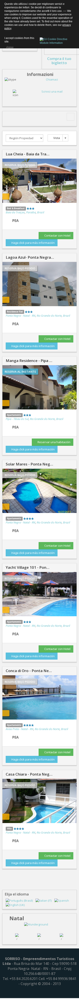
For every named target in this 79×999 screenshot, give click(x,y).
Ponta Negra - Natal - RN (20, 316)
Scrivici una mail (52, 91)
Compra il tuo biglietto (59, 60)
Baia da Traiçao (15, 212)
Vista (56, 138)
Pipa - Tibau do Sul (17, 419)
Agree (9, 46)
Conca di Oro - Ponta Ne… (29, 670)
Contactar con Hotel (57, 235)
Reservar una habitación (53, 442)
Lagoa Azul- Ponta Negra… (30, 257)
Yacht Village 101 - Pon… (27, 567)
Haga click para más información (33, 242)
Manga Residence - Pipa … (29, 360)
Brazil (40, 212)
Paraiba (31, 212)
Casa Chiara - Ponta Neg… (29, 774)
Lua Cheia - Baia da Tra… (27, 153)
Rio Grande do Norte (49, 316)
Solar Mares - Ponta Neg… (29, 464)
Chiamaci (52, 79)
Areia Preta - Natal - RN (19, 729)
